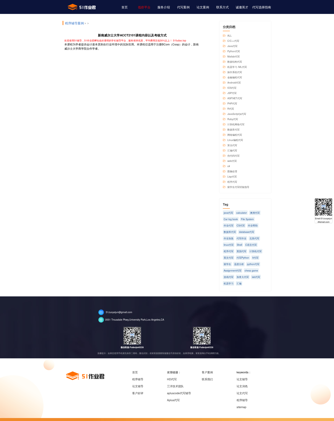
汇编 (239, 283)
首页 (124, 7)
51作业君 (82, 7)
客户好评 (137, 393)
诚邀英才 (242, 7)
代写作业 (241, 238)
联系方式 (222, 7)
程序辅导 (137, 379)
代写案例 (183, 7)
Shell (239, 244)
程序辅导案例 (74, 23)
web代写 (232, 161)
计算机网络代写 (235, 124)
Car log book (231, 219)
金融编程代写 (234, 77)
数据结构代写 (234, 61)
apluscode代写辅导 (179, 393)
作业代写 (228, 225)
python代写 (253, 264)
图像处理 (232, 171)
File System (247, 219)
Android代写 (234, 82)
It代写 (255, 257)
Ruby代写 (232, 119)
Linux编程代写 (235, 140)
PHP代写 (232, 103)
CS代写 (241, 225)
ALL (229, 35)
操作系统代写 (234, 72)
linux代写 (229, 244)
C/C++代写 (233, 40)
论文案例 (203, 7)
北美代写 (254, 238)
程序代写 (232, 181)
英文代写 (228, 257)
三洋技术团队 (175, 386)
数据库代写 (233, 129)
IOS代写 (231, 87)
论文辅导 (137, 386)
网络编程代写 (234, 134)
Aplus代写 (173, 400)
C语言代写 (251, 244)
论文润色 (242, 386)
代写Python (243, 257)
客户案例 (207, 372)
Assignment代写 (232, 270)
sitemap (241, 407)
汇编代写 (232, 150)
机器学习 (228, 283)
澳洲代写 (255, 212)
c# (228, 166)
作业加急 (228, 238)
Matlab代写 (233, 56)
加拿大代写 (243, 277)
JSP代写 (232, 93)
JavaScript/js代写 (236, 114)
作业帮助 (253, 225)
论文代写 (242, 393)
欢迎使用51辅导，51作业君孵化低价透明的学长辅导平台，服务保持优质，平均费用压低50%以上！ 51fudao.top (125, 40)
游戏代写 (228, 277)
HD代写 (172, 379)
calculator (241, 212)
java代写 (228, 212)
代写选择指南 (261, 7)
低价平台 (144, 7)
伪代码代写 (233, 155)
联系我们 (207, 379)
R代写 (230, 108)
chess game (251, 270)
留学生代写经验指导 (238, 187)
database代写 (246, 232)
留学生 (227, 264)
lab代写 (256, 277)
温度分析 (239, 264)
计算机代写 (255, 251)
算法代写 (232, 145)
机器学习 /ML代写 (237, 67)
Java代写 (232, 46)
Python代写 (233, 51)
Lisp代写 (232, 176)
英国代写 (241, 251)
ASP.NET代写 (234, 98)
